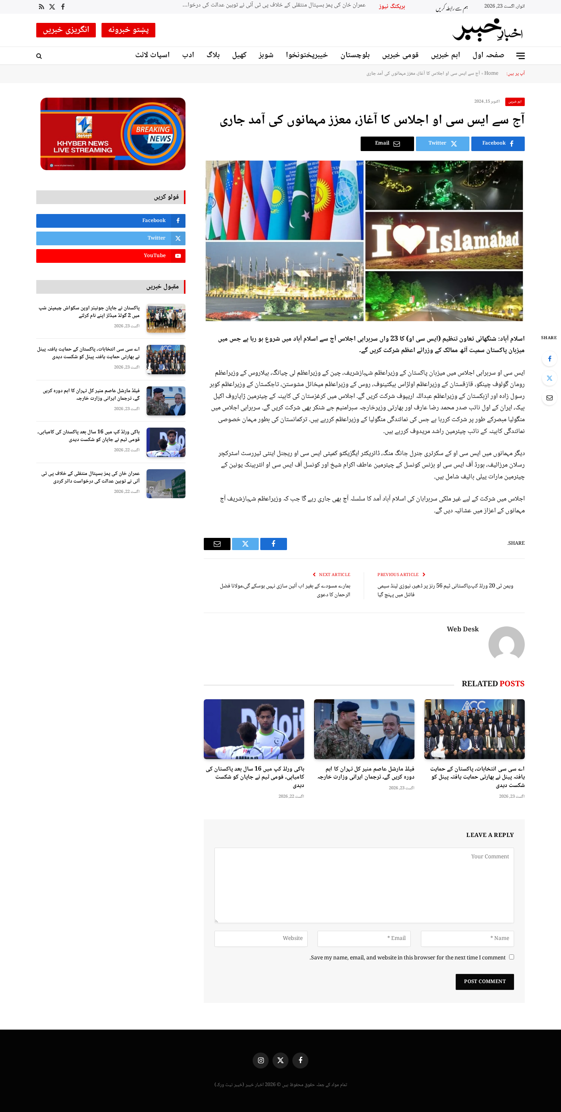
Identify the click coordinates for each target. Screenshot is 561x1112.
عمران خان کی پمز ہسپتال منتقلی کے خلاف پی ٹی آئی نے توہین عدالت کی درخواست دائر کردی (90, 477)
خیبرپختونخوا (307, 55)
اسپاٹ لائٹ (152, 55)
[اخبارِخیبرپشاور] (488, 30)
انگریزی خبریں (66, 30)
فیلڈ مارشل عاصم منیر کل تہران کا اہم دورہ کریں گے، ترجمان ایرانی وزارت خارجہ (365, 773)
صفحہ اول (488, 55)
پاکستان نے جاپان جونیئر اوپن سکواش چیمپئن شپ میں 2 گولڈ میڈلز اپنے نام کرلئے (89, 312)
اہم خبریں (445, 55)
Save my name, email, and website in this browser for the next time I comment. (408, 958)
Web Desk (463, 630)
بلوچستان (355, 55)
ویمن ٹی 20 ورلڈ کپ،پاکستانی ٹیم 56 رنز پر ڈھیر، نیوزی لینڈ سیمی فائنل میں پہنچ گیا (445, 590)
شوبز (266, 55)
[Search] (40, 55)
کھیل (239, 55)
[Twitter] (549, 378)
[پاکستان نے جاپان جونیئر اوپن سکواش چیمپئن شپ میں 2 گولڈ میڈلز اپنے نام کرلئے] (166, 318)
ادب (188, 55)
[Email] (549, 397)
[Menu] (520, 55)
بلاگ (213, 55)
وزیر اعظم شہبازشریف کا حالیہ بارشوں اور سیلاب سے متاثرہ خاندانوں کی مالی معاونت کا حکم (269, 6)
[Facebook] (549, 358)
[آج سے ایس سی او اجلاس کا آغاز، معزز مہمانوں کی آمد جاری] (364, 241)
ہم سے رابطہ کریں (452, 7)
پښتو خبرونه (128, 30)
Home (491, 73)
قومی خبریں (400, 55)
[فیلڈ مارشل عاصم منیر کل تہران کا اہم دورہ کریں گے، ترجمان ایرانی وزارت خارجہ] (364, 729)
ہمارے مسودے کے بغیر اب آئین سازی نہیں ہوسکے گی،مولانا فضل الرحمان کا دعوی (285, 590)
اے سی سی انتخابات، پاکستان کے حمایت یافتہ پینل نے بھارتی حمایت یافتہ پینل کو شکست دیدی (477, 777)
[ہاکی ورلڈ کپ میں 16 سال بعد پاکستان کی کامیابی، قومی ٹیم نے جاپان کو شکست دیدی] (254, 729)
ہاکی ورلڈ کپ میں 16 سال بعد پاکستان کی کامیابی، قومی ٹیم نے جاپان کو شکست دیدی (255, 777)
